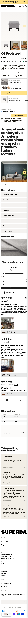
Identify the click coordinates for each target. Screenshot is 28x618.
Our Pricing (4, 541)
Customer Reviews (6, 543)
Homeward (6, 516)
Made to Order (14, 10)
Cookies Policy (5, 587)
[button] (4, 61)
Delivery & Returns (6, 554)
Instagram (4, 571)
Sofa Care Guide (6, 556)
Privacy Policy (5, 585)
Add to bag (19, 115)
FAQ (2, 563)
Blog (2, 545)
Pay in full (5, 111)
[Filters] (3, 292)
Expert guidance (7, 483)
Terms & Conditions (6, 583)
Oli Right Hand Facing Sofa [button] (13, 333)
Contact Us (4, 553)
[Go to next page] (23, 400)
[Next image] (24, 26)
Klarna (3, 562)
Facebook (4, 575)
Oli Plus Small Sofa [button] (11, 375)
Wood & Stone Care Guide (8, 558)
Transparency (7, 500)
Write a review (14, 288)
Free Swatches (5, 560)
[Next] (24, 172)
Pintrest (3, 573)
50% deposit (13, 111)
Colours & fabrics (8, 467)
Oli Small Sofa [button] (10, 395)
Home (3, 10)
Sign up (23, 601)
